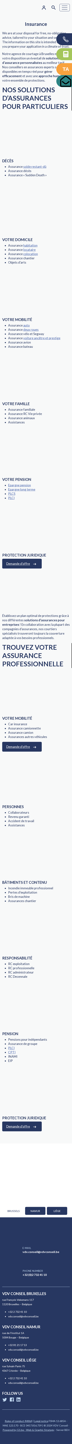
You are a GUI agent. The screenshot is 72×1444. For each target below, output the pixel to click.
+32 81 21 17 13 (17, 1345)
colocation (30, 253)
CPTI (12, 1052)
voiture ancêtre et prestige (41, 338)
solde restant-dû (34, 166)
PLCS (11, 493)
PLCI (11, 497)
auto (26, 325)
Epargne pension (19, 485)
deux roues (31, 329)
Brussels (13, 1211)
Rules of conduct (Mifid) (18, 1421)
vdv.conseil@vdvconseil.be (41, 1252)
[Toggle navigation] (64, 7)
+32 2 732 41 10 (17, 1311)
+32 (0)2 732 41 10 (35, 1274)
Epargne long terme (21, 489)
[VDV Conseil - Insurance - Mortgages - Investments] (13, 7)
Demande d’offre (18, 564)
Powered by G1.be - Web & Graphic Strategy (28, 1429)
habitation (30, 245)
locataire (29, 249)
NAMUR (35, 1211)
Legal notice (41, 1421)
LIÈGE (57, 1211)
